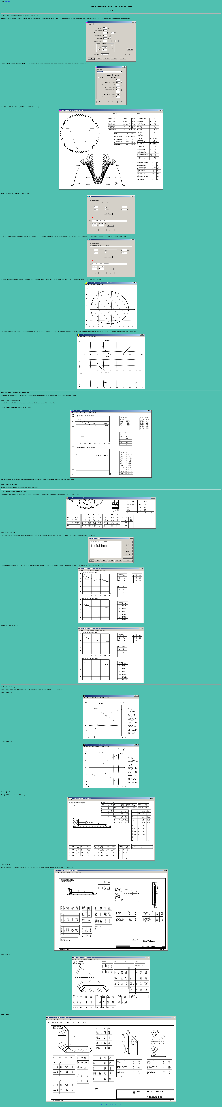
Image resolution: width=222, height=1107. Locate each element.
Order (107, 1105)
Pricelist (103, 1105)
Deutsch (7, 1)
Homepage (118, 1105)
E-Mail (112, 1105)
